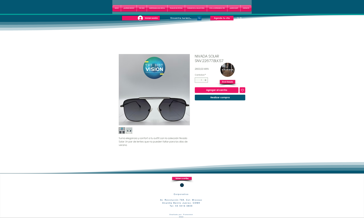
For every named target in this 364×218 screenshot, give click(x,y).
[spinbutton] (201, 80)
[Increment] (205, 80)
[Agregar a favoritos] (242, 90)
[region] (227, 70)
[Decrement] (197, 80)
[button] (196, 8)
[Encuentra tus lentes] (199, 18)
